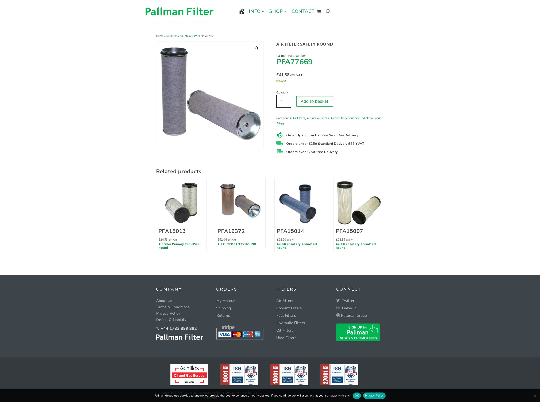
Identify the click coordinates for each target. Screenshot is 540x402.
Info (255, 11)
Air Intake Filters (190, 36)
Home (160, 36)
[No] (535, 396)
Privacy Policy (374, 395)
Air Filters (172, 36)
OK (357, 395)
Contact (303, 11)
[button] (257, 48)
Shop (276, 11)
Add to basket (314, 101)
